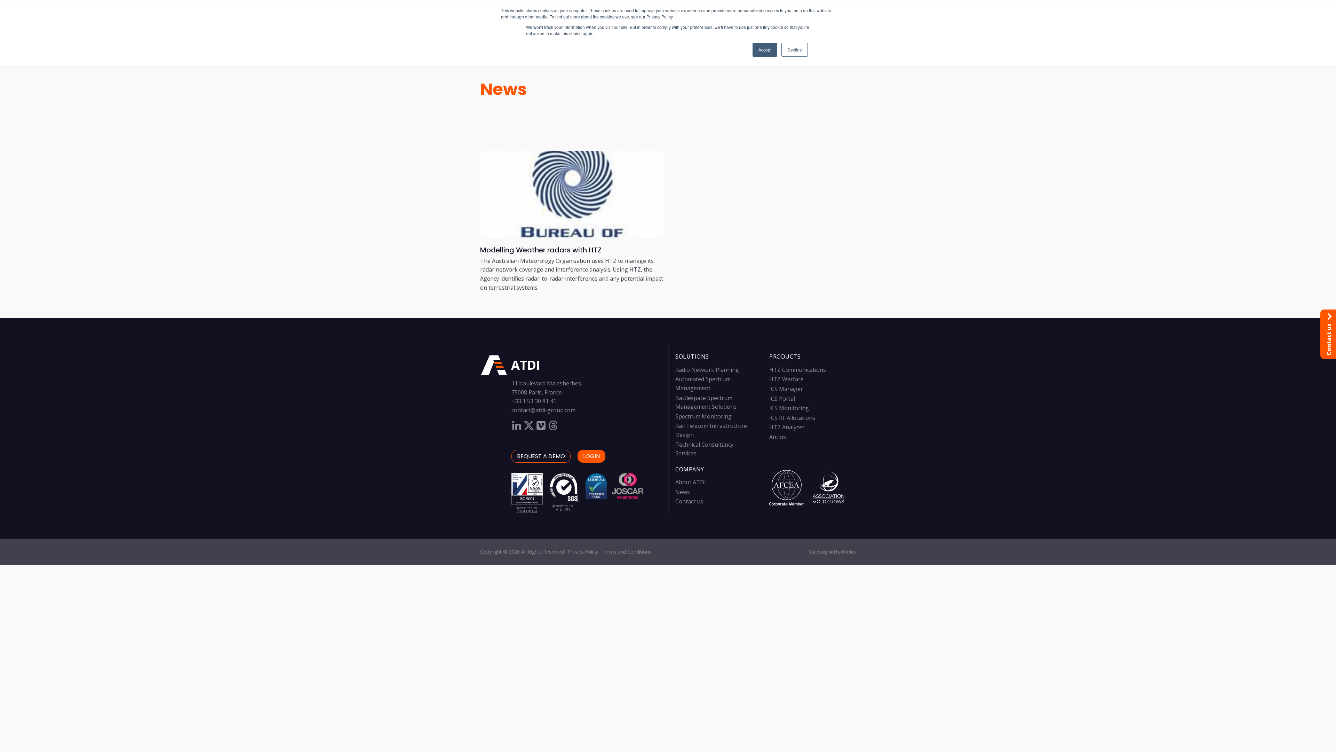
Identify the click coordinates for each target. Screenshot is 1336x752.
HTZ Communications (797, 370)
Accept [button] (764, 50)
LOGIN (591, 456)
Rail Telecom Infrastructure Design (711, 430)
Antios (777, 437)
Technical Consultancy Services (704, 449)
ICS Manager (786, 389)
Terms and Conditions (626, 551)
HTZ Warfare (786, 379)
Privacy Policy (582, 551)
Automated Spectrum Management (703, 383)
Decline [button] (794, 50)
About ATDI (690, 482)
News (503, 89)
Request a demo (541, 456)
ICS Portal (782, 398)
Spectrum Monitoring (703, 416)
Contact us (689, 501)
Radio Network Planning (707, 370)
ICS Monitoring (789, 408)
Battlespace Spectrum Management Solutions (706, 402)
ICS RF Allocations (792, 418)
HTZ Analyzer (787, 427)
